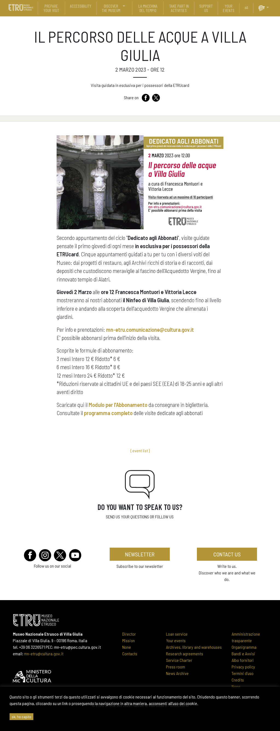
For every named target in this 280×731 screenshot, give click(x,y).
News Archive (177, 673)
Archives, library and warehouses (194, 647)
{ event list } (140, 450)
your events (228, 8)
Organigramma (244, 647)
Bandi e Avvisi (243, 653)
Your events (176, 640)
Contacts (129, 653)
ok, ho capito (21, 716)
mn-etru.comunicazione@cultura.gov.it (150, 329)
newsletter (139, 554)
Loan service (177, 633)
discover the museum (111, 8)
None (126, 647)
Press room (175, 666)
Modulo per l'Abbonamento (118, 404)
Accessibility (80, 5)
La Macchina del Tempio (148, 8)
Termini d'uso (242, 673)
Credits (238, 679)
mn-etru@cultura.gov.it (43, 653)
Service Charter (179, 660)
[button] (270, 7)
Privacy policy (243, 666)
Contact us (227, 554)
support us (206, 8)
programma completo (108, 412)
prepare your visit (51, 8)
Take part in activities (179, 8)
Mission (128, 640)
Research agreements (184, 653)
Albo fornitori (243, 660)
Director (129, 633)
